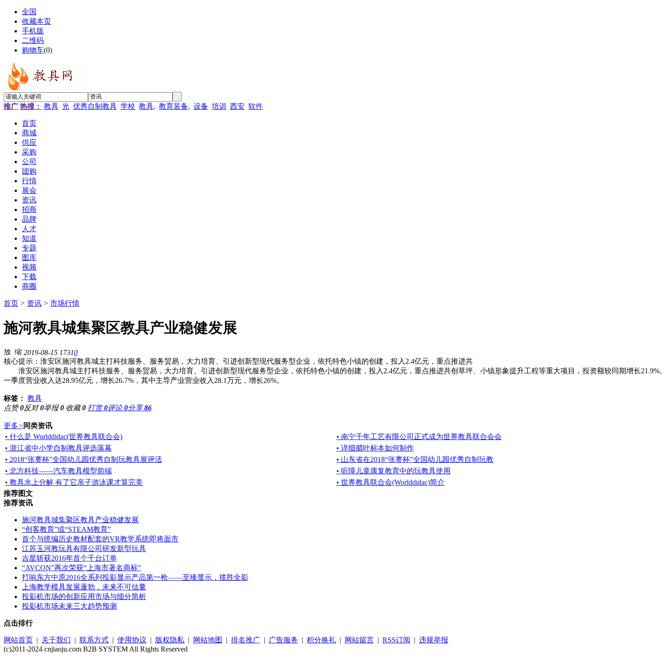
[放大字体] (7, 351)
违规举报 (433, 640)
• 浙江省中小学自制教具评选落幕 (58, 448)
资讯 (34, 303)
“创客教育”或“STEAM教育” (66, 529)
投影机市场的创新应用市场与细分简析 (84, 596)
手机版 (33, 31)
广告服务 (283, 640)
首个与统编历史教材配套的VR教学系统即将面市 (100, 539)
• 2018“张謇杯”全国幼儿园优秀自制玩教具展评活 (83, 459)
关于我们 (56, 640)
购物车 (33, 50)
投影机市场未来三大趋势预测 (69, 606)
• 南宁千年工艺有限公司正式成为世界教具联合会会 (419, 436)
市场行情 (64, 303)
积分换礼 (321, 640)
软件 (255, 106)
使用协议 (132, 640)
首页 (11, 303)
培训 (219, 106)
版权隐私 (169, 640)
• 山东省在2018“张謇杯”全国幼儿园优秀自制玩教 (414, 459)
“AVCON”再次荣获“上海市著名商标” (81, 568)
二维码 (33, 40)
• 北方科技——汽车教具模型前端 (58, 471)
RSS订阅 (396, 640)
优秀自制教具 (95, 106)
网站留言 (359, 640)
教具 (51, 106)
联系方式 (94, 640)
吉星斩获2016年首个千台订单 (69, 558)
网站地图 (207, 640)
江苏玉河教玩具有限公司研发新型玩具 (84, 548)
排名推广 (245, 640)
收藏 (76, 408)
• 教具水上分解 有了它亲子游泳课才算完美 (74, 482)
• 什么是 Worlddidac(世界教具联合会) (63, 436)
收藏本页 (36, 21)
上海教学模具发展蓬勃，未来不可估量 (84, 587)
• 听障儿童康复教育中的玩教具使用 (393, 471)
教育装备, (174, 106)
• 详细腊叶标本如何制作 (375, 448)
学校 (128, 106)
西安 (237, 106)
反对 (34, 408)
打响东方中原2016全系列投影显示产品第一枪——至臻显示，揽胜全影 (135, 577)
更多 (13, 425)
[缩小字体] (18, 351)
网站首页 (18, 640)
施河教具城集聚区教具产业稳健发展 (80, 520)
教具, (147, 106)
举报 (54, 408)
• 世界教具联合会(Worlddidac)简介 (390, 482)
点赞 (14, 408)
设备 (201, 106)
